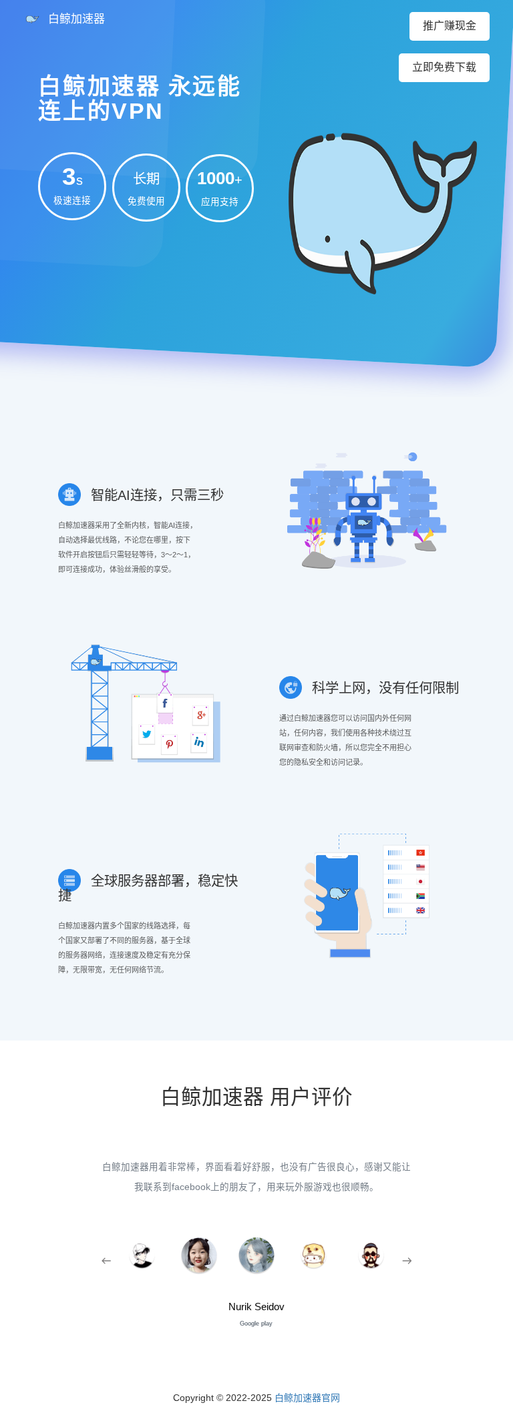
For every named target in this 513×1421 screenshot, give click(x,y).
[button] (106, 1261)
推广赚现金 (449, 25)
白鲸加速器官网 (307, 1397)
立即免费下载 (444, 67)
